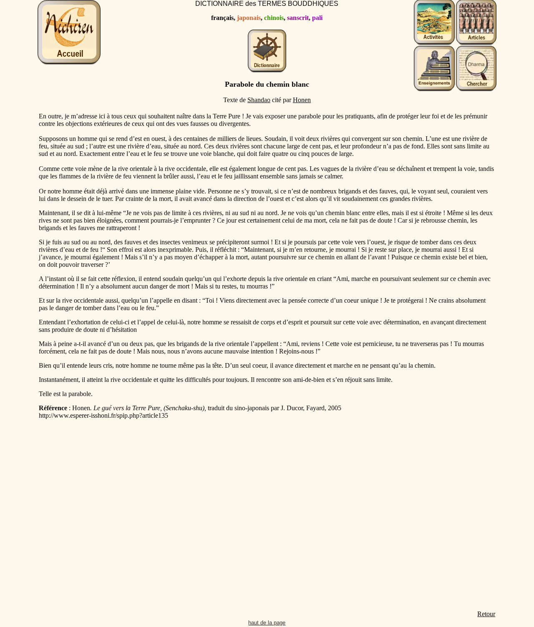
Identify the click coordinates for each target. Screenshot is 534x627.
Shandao (258, 99)
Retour (486, 613)
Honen (302, 99)
